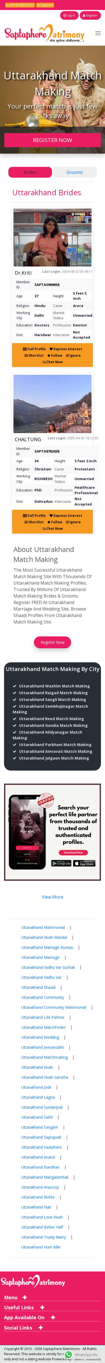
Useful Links (19, 1307)
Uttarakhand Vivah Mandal (44, 937)
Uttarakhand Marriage (40, 957)
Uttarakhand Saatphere (41, 1147)
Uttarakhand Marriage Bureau (47, 947)
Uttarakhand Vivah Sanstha (44, 1077)
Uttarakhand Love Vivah (42, 1217)
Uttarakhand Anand (38, 1157)
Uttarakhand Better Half (42, 1227)
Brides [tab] (30, 172)
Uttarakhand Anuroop (40, 1187)
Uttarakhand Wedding (40, 1037)
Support (46, 5)
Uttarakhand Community (42, 997)
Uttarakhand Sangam (39, 1127)
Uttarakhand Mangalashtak (44, 1177)
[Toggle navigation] (98, 33)
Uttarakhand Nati (36, 1207)
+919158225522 (21, 5)
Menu (11, 1297)
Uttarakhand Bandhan (40, 1167)
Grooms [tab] (74, 172)
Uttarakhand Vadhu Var (41, 977)
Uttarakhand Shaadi (38, 987)
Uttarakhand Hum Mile (41, 1247)
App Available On (25, 1317)
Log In (70, 15)
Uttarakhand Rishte (38, 1197)
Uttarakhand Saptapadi (41, 1137)
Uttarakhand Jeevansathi (42, 1047)
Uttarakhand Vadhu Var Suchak (48, 967)
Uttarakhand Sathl (36, 1117)
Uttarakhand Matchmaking (44, 1057)
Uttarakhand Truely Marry (43, 1237)
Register (91, 15)
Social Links (18, 1327)
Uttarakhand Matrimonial (43, 927)
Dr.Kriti (23, 272)
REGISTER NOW (52, 140)
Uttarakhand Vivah (37, 1067)
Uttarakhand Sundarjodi (41, 1107)
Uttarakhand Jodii (36, 1087)
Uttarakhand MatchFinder (43, 1027)
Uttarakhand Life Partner (42, 1017)
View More (52, 897)
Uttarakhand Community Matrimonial (53, 1007)
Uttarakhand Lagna (38, 1097)
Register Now (52, 642)
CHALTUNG (28, 439)
